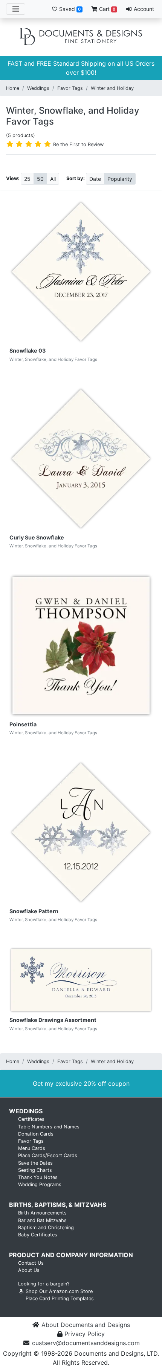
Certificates (31, 1119)
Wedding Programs (39, 1184)
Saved (69, 9)
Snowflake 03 (27, 350)
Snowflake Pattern (33, 911)
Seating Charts (35, 1170)
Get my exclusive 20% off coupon (81, 1083)
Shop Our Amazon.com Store (58, 1291)
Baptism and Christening (46, 1227)
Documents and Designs (81, 37)
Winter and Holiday (112, 88)
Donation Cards (35, 1134)
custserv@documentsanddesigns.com (86, 1343)
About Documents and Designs (85, 1324)
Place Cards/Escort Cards (47, 1155)
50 (40, 179)
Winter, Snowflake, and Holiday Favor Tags (72, 116)
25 (27, 179)
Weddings (38, 88)
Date (95, 179)
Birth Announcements (42, 1213)
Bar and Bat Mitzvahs (42, 1220)
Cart (106, 9)
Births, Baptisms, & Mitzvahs (57, 1204)
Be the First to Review (78, 144)
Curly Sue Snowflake (36, 537)
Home (12, 88)
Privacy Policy (84, 1334)
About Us (29, 1270)
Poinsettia (23, 724)
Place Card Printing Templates (60, 1298)
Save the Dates (35, 1163)
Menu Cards (31, 1148)
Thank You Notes (38, 1177)
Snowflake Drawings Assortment (52, 1020)
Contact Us (31, 1263)
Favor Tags (70, 88)
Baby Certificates (37, 1235)
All (53, 179)
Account (143, 9)
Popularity (119, 179)
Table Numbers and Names (48, 1127)
